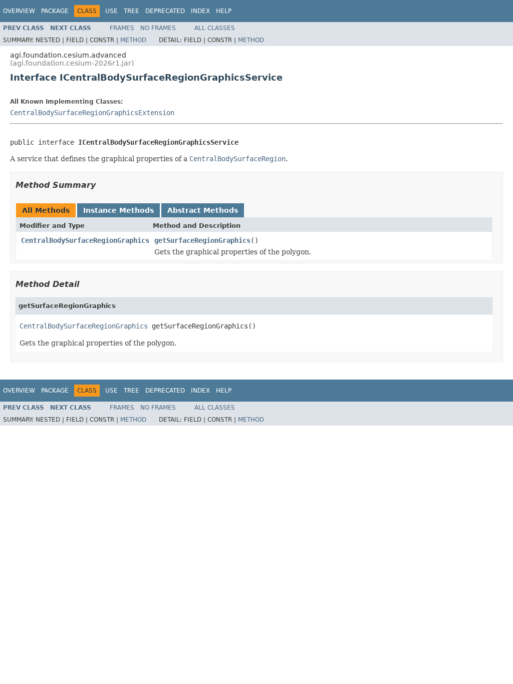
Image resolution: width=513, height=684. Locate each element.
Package (55, 11)
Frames (122, 28)
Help (223, 11)
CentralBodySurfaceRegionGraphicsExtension (92, 113)
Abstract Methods (202, 210)
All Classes (214, 28)
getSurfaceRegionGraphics (202, 240)
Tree (131, 11)
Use (111, 11)
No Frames (158, 28)
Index (200, 11)
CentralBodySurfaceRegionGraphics (85, 240)
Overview (19, 11)
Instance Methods (118, 210)
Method (133, 40)
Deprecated (165, 11)
